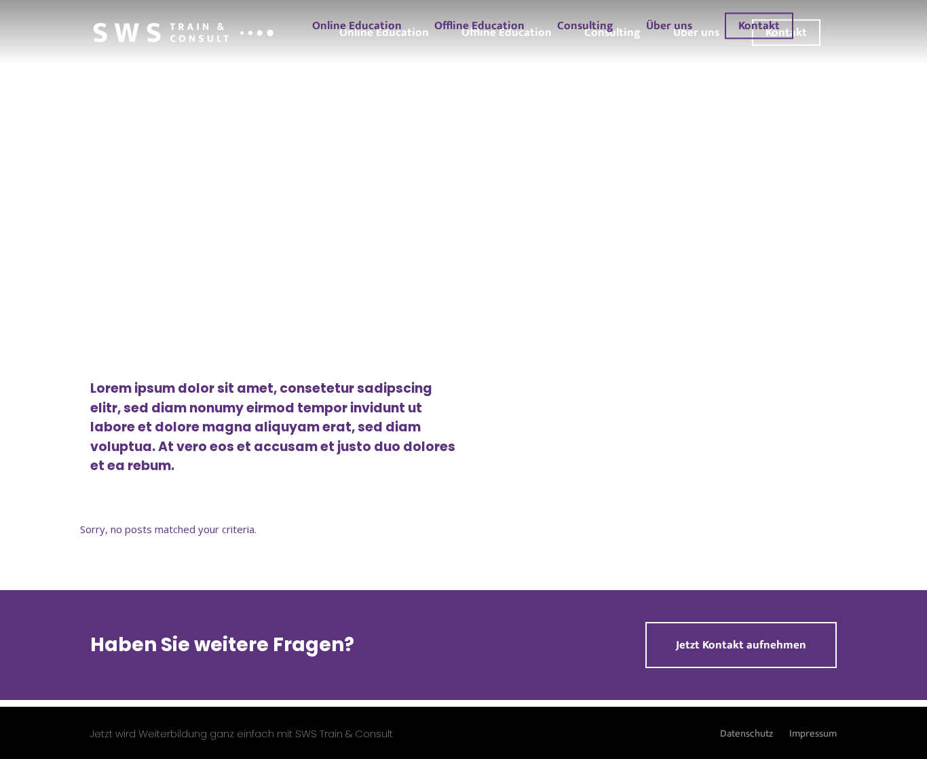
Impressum (813, 733)
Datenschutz (746, 733)
